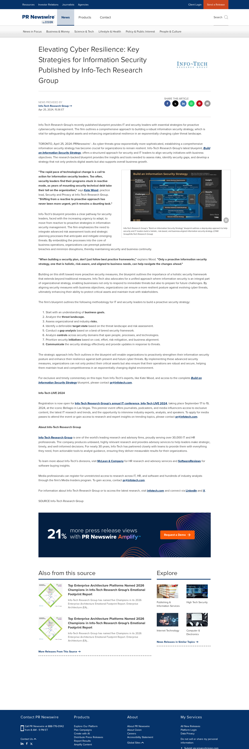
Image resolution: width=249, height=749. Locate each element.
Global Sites (134, 742)
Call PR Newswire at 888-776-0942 (44, 726)
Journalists (68, 4)
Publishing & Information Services (168, 604)
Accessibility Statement (140, 737)
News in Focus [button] (32, 31)
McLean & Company (110, 461)
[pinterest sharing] (199, 104)
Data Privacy (187, 733)
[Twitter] (31, 743)
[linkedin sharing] (183, 104)
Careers (131, 733)
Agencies (83, 4)
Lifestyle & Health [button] (110, 31)
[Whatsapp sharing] (191, 104)
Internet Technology (168, 630)
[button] (176, 195)
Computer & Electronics (193, 632)
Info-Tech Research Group (55, 437)
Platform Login (189, 730)
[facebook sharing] (167, 104)
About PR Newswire (138, 726)
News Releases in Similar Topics (176, 642)
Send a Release (216, 4)
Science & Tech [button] (84, 31)
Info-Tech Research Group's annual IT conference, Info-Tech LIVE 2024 (121, 403)
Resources (28, 4)
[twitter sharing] (175, 104)
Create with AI (82, 733)
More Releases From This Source (57, 651)
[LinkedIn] (22, 743)
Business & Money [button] (58, 31)
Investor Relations (48, 4)
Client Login (195, 4)
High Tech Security (197, 602)
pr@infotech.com (121, 382)
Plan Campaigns (83, 730)
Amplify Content (83, 744)
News (65, 17)
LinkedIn (191, 491)
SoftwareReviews (189, 461)
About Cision (134, 730)
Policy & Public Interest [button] (140, 31)
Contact (105, 17)
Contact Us (27, 739)
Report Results (82, 741)
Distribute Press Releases (88, 737)
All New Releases (190, 726)
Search (218, 17)
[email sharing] (207, 104)
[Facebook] (26, 743)
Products (85, 17)
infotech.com (155, 491)
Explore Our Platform (86, 726)
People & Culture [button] (170, 31)
